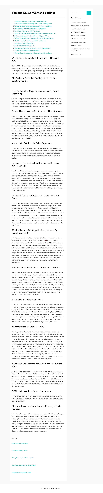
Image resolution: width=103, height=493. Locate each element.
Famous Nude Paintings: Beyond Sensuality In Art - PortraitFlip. (33, 26)
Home (74, 2)
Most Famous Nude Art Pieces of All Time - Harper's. (30, 41)
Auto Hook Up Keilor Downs (20, 443)
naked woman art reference (78, 32)
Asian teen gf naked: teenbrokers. (25, 43)
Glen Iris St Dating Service (19, 450)
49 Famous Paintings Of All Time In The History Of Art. (31, 21)
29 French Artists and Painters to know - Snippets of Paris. (32, 36)
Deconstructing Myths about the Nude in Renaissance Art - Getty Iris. (35, 33)
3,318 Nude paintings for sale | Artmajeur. (27, 50)
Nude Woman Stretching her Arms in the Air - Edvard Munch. (33, 48)
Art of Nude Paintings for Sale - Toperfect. (27, 31)
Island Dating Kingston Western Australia (24, 465)
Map (79, 2)
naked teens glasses (76, 54)
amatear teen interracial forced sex (80, 25)
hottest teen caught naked (78, 39)
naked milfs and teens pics (78, 29)
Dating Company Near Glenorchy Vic (22, 458)
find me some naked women (78, 42)
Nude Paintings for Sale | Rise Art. (25, 45)
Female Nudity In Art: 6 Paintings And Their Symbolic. (30, 28)
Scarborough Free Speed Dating (21, 472)
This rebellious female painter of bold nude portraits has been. (33, 53)
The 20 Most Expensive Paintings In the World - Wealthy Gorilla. (33, 23)
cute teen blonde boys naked (78, 22)
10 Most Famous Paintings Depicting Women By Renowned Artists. (35, 38)
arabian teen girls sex (76, 45)
